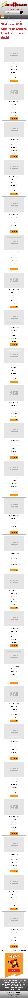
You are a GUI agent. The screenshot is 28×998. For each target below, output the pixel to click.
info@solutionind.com (11, 987)
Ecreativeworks (17, 994)
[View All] (23, 950)
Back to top (14, 996)
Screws (5, 20)
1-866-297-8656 (14, 9)
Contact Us (14, 970)
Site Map (18, 992)
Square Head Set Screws (12, 20)
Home (2, 20)
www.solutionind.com (14, 989)
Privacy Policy (11, 992)
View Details (14, 81)
